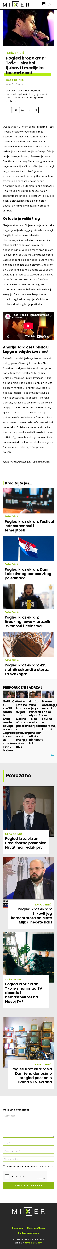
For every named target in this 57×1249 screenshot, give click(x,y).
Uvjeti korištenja (36, 1228)
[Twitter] (15, 110)
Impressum (18, 1228)
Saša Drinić (15, 53)
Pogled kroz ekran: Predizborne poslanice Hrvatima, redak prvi (25, 843)
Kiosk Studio (33, 1243)
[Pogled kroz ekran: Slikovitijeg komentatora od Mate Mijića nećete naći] (28, 882)
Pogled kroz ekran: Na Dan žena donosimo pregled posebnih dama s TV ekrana (32, 1076)
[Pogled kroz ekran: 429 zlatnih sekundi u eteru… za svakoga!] (28, 644)
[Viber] (36, 110)
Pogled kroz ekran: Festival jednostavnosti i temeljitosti (29, 526)
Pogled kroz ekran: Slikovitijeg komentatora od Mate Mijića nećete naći (31, 916)
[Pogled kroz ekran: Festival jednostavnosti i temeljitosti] (28, 500)
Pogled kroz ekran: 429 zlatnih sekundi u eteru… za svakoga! (27, 669)
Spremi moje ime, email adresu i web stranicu (30, 1166)
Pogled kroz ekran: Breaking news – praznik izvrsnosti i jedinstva (27, 622)
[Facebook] (9, 110)
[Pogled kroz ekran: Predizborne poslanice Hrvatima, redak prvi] (28, 811)
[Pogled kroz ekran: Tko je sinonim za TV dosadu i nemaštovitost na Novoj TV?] (28, 957)
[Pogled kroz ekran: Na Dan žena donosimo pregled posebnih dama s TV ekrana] (28, 1042)
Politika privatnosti (28, 1233)
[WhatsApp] (22, 110)
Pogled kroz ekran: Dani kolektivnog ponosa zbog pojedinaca (28, 574)
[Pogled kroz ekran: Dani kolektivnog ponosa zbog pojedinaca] (28, 548)
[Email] (29, 110)
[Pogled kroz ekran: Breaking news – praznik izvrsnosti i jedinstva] (28, 596)
